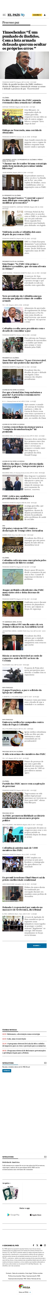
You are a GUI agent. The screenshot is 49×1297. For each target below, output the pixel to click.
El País (4, 914)
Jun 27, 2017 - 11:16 (30, 914)
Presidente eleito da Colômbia (13, 261)
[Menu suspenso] (4, 15)
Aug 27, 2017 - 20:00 (35, 825)
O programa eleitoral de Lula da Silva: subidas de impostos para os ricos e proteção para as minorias (24, 1045)
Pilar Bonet (6, 665)
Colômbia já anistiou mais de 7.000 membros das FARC (20, 849)
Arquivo (6, 1183)
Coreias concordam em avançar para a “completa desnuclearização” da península (22, 429)
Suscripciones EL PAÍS (33, 1276)
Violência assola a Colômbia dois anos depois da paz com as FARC (21, 233)
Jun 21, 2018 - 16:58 (21, 305)
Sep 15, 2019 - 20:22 (29, 82)
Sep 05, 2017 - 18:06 (26, 729)
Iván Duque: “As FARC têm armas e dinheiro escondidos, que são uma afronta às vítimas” (24, 266)
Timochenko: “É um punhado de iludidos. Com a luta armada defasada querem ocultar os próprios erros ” (24, 40)
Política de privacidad (15, 1276)
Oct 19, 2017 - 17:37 (29, 567)
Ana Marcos (18, 825)
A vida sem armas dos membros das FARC (24, 754)
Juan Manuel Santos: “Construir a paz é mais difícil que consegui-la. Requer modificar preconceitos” (23, 200)
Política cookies (37, 1273)
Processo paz (10, 22)
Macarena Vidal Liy (8, 436)
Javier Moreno (7, 172)
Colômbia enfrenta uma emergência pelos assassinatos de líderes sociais (24, 562)
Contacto (9, 1273)
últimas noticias (9, 1030)
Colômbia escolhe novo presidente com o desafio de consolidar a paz (23, 330)
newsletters (8, 1063)
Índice (29, 1278)
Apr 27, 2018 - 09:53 (37, 473)
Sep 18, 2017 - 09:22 (22, 665)
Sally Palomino (7, 729)
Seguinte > (36, 945)
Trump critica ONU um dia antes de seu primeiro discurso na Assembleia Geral (22, 626)
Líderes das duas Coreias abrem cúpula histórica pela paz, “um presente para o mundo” (23, 466)
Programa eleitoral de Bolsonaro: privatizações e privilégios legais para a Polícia (24, 1052)
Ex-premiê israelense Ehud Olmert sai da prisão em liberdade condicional (23, 879)
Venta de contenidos (18, 1273)
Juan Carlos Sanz (8, 884)
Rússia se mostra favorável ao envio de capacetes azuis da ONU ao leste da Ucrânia (22, 658)
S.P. (7, 758)
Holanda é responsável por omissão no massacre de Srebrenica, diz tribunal (22, 909)
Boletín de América (11, 1162)
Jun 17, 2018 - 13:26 (29, 335)
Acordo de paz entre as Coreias (13, 390)
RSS (25, 1278)
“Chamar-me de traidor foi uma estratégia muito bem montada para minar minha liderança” (24, 166)
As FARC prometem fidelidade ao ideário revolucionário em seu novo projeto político (23, 818)
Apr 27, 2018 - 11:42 (37, 436)
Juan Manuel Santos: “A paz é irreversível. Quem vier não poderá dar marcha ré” (24, 362)
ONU (3, 526)
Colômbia (5, 98)
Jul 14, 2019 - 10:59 (29, 137)
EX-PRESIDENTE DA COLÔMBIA (11, 195)
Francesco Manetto (9, 82)
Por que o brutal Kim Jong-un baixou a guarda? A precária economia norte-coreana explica (22, 395)
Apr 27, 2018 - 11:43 (28, 401)
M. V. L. (4, 401)
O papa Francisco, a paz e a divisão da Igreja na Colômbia (22, 691)
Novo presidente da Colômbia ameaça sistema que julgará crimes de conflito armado (22, 298)
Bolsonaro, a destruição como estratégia (23, 1034)
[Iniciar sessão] (45, 15)
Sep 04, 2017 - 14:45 (21, 758)
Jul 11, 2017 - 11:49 (29, 854)
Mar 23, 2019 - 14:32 (25, 172)
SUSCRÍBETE (37, 15)
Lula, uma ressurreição (16, 1039)
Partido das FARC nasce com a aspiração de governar (23, 785)
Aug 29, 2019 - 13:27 (28, 107)
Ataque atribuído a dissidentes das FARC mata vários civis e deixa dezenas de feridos (23, 592)
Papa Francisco (7, 687)
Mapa (24, 1276)
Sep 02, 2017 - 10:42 (29, 790)
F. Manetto (6, 697)
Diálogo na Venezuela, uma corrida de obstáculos (22, 131)
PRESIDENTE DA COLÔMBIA (10, 358)
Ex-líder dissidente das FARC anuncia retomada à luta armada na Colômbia (21, 101)
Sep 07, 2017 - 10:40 (31, 697)
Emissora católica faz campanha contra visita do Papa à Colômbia (23, 723)
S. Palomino (15, 697)
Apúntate (6, 1071)
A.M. (7, 305)
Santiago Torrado (8, 107)
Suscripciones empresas (15, 1278)
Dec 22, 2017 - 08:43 (26, 535)
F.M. (3, 305)
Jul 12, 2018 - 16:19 (39, 273)
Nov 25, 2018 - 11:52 (29, 238)
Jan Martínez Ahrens (9, 631)
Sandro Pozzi (6, 535)
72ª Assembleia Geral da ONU (12, 622)
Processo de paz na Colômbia (12, 751)
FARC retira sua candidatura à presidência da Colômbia (18, 497)
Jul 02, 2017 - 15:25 (29, 884)
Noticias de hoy (36, 1278)
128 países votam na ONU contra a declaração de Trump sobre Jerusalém (22, 530)
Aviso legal (28, 1273)
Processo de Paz (8, 813)
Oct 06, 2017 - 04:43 (29, 599)
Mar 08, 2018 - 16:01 (29, 503)
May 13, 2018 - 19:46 (29, 367)
